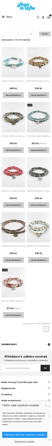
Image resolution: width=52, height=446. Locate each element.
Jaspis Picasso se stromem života (18, 246)
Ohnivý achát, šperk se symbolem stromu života (25, 301)
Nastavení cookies (24, 441)
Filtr (45, 34)
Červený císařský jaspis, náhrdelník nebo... (22, 191)
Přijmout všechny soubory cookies (24, 434)
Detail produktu (13, 95)
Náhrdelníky (9, 344)
